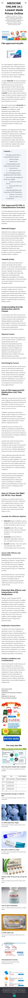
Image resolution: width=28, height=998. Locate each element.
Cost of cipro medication (9, 905)
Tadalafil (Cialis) (13, 161)
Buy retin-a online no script (10, 849)
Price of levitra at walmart (9, 698)
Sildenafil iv (4, 690)
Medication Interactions (15, 194)
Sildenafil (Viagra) (13, 159)
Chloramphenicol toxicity (9, 959)
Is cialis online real (7, 932)
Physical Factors (13, 168)
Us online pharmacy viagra (10, 822)
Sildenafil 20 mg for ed (8, 696)
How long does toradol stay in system (13, 767)
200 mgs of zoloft (6, 689)
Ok (14, 995)
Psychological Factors (15, 170)
